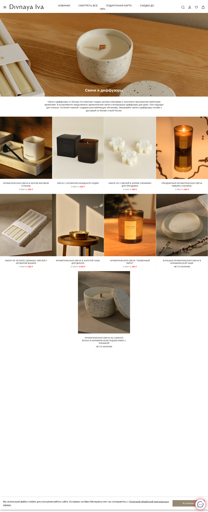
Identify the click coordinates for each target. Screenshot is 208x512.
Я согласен (188, 503)
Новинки (64, 5)
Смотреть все (88, 5)
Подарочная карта (119, 5)
